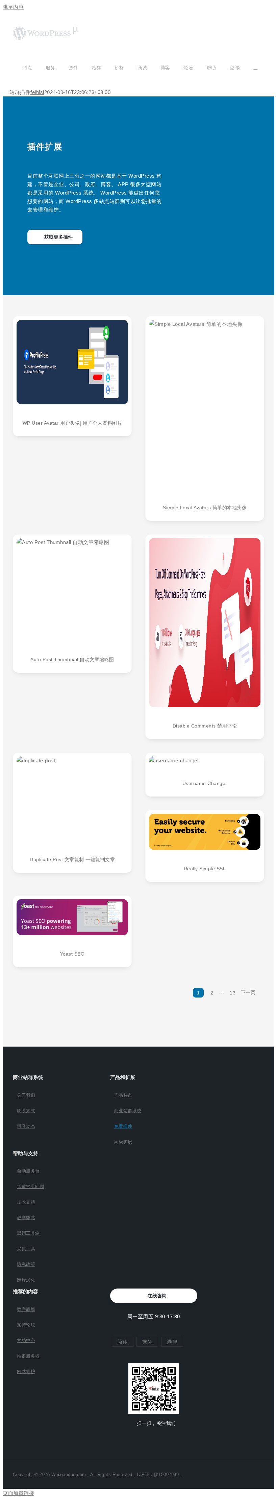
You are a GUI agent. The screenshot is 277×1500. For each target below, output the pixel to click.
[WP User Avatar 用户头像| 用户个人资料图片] (72, 362)
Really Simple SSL (205, 868)
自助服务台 (28, 1170)
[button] (255, 67)
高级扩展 (123, 1141)
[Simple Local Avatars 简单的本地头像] (204, 404)
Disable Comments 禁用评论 (205, 726)
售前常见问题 (30, 1186)
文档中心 (26, 1340)
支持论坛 (26, 1324)
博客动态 (26, 1126)
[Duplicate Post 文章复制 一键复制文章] (72, 798)
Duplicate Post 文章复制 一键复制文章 (72, 859)
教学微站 (26, 1217)
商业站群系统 (128, 1110)
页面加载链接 (18, 1493)
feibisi (37, 92)
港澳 (172, 1342)
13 (232, 992)
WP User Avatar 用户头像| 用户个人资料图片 (72, 423)
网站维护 (26, 1371)
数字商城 (26, 1309)
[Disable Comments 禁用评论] (204, 622)
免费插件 (123, 1126)
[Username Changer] (204, 760)
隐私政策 (26, 1264)
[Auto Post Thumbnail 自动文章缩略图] (72, 589)
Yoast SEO (72, 954)
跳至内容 (13, 7)
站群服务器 (28, 1356)
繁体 (147, 1342)
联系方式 (26, 1110)
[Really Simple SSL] (204, 832)
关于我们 (26, 1095)
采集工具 (26, 1248)
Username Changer (204, 783)
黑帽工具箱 (28, 1233)
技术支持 (26, 1202)
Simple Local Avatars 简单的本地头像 (205, 507)
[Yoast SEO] (72, 917)
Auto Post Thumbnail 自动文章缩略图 (72, 659)
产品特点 (123, 1095)
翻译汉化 (26, 1279)
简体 (122, 1342)
